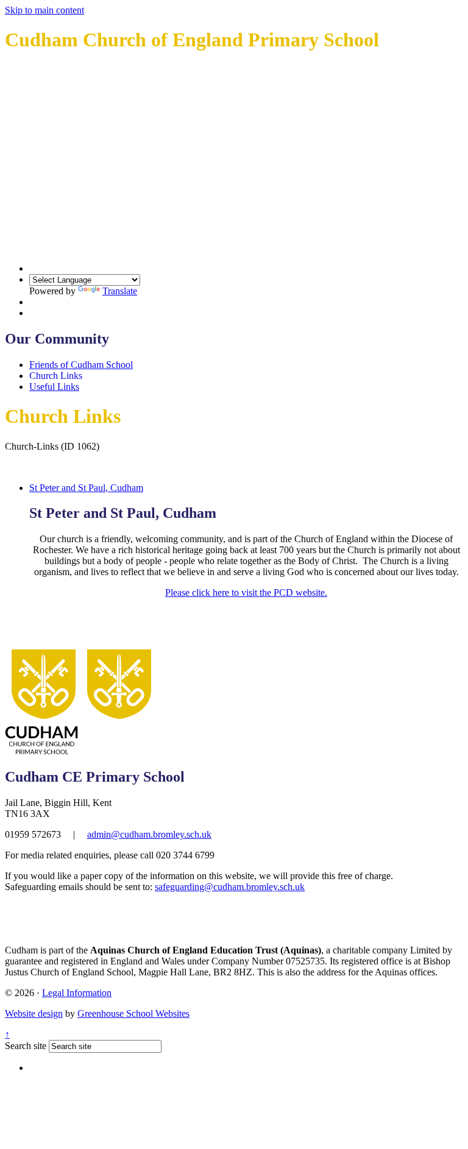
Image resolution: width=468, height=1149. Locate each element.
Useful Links (54, 386)
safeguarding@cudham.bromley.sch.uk (230, 887)
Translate (119, 291)
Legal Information (77, 993)
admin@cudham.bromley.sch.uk (149, 834)
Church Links (55, 375)
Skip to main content (44, 10)
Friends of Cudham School (81, 364)
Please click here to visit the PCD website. (246, 592)
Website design (34, 1013)
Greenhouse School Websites (133, 1013)
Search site (25, 1046)
